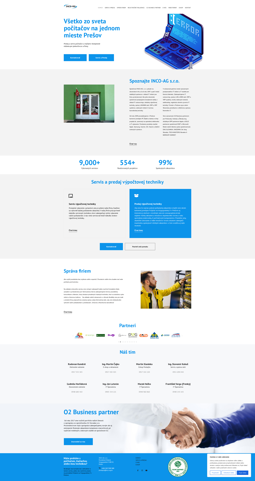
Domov (100, 8)
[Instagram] (142, 470)
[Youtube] (146, 470)
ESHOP (181, 8)
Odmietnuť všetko (229, 473)
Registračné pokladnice (136, 8)
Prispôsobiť (215, 473)
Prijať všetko (242, 473)
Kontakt (188, 8)
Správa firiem (121, 8)
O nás (164, 8)
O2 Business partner (153, 8)
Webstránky (172, 8)
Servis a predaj (110, 8)
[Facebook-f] (138, 470)
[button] (75, 57)
